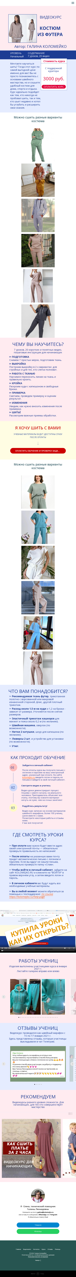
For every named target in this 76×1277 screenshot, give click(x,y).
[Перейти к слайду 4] (23, 1017)
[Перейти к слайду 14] (40, 1017)
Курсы (43, 1249)
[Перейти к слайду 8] (30, 1017)
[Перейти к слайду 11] (35, 1017)
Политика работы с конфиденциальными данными (38, 1255)
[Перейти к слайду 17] (45, 1017)
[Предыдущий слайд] (4, 997)
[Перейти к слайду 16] (43, 1017)
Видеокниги (27, 1249)
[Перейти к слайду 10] (33, 1017)
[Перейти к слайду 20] (50, 1017)
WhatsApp (38, 1231)
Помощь (57, 1249)
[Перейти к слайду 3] (22, 1017)
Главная (18, 1249)
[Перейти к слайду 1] (18, 1017)
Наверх (37, 1260)
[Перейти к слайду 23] (55, 1017)
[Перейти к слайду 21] (52, 1017)
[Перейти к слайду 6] (27, 1017)
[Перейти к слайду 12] (37, 1017)
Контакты (36, 1249)
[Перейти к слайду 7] (28, 1017)
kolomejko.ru (28, 777)
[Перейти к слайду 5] (25, 1017)
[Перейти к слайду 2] (20, 1017)
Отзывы (50, 1249)
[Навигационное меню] (73, 3)
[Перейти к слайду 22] (53, 1017)
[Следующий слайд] (72, 997)
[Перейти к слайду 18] (47, 1017)
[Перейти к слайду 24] (57, 1017)
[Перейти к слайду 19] (48, 1017)
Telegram (38, 1225)
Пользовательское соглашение (38, 1257)
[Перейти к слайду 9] (32, 1017)
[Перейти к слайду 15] (42, 1017)
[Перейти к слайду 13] (38, 1017)
